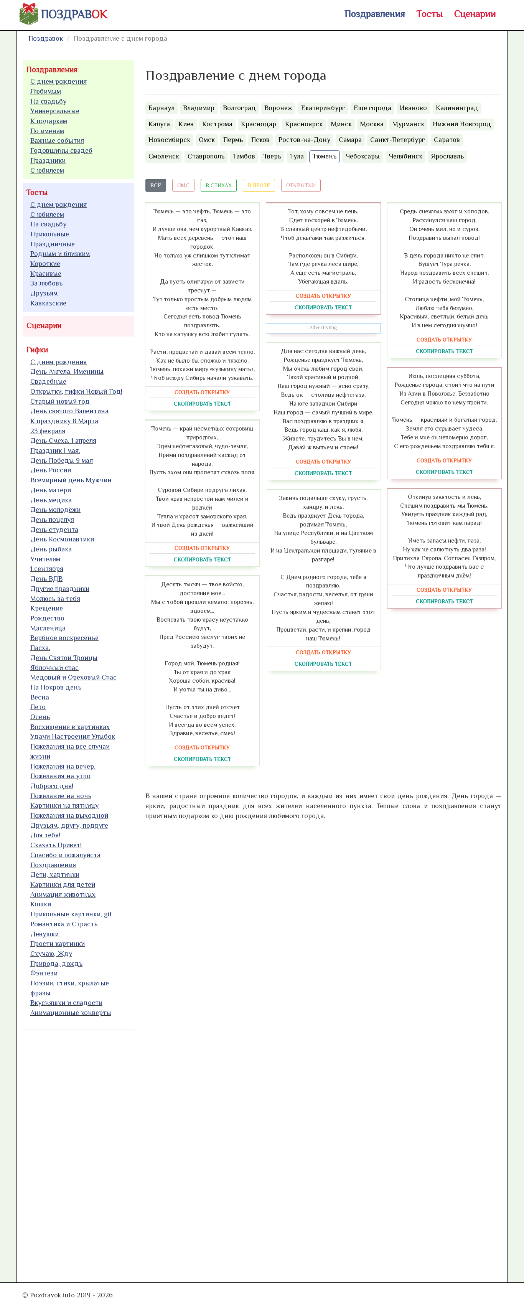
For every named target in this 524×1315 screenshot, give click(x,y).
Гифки (37, 349)
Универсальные (54, 111)
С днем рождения (58, 81)
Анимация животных (63, 894)
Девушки (44, 934)
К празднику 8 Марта (64, 421)
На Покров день (55, 687)
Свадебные (48, 381)
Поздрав (74, 14)
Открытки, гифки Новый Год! (76, 391)
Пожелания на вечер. (63, 766)
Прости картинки (57, 943)
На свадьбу (48, 101)
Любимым (45, 91)
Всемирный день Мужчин (71, 480)
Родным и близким (60, 253)
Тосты (430, 13)
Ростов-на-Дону (304, 140)
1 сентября (46, 569)
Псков (260, 140)
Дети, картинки (54, 874)
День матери (50, 490)
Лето (38, 707)
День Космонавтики (62, 539)
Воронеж (278, 108)
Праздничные (52, 244)
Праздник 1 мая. (55, 450)
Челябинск (405, 156)
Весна (39, 697)
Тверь (272, 156)
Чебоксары (362, 156)
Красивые (45, 273)
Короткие (45, 263)
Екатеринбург (323, 108)
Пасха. (40, 648)
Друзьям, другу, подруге (69, 825)
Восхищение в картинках (70, 727)
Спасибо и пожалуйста (65, 855)
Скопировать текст (202, 404)
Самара (350, 140)
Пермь (233, 140)
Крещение (46, 608)
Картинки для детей (62, 884)
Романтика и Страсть (63, 924)
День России (50, 470)
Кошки (40, 904)
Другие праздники (59, 588)
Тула (297, 156)
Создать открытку (202, 392)
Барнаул (161, 108)
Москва (372, 124)
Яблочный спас (54, 668)
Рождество (47, 618)
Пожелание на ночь (60, 796)
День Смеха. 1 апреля (63, 440)
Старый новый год (60, 401)
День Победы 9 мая (61, 460)
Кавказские (48, 303)
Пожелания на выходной (69, 815)
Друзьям (44, 293)
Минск (341, 124)
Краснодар (258, 124)
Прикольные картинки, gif (71, 914)
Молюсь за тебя (55, 598)
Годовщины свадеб (61, 150)
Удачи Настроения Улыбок (72, 736)
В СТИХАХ (219, 185)
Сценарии (475, 13)
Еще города (372, 108)
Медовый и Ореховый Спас (73, 677)
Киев (186, 124)
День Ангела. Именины (67, 371)
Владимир (198, 108)
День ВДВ (46, 578)
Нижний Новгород (462, 124)
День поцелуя (52, 519)
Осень (40, 717)
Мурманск (408, 124)
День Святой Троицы (63, 658)
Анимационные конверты (70, 1012)
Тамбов (244, 156)
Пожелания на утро (60, 776)
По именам (47, 131)
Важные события (57, 140)
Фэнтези (44, 973)
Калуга (159, 124)
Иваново (413, 108)
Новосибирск (169, 140)
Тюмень (324, 156)
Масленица (48, 628)
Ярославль (447, 156)
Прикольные (49, 234)
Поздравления (374, 13)
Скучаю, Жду (51, 953)
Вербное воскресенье (64, 638)
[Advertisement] (80, 1153)
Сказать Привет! (56, 845)
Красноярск (304, 124)
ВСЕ (155, 185)
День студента (54, 529)
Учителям (45, 559)
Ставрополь (206, 156)
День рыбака (51, 549)
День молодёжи (55, 509)
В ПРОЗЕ (259, 185)
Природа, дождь (56, 963)
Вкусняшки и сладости (66, 1002)
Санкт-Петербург (397, 140)
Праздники (48, 160)
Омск (207, 140)
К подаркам (48, 121)
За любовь (46, 283)
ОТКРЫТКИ (301, 185)
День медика (51, 500)
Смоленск (163, 156)
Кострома (217, 124)
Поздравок (45, 38)
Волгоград (239, 108)
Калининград (457, 108)
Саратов (447, 140)
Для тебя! (45, 835)
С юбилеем (47, 170)
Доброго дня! (51, 786)
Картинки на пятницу (64, 805)
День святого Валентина (69, 411)
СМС (183, 185)
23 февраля (47, 431)
